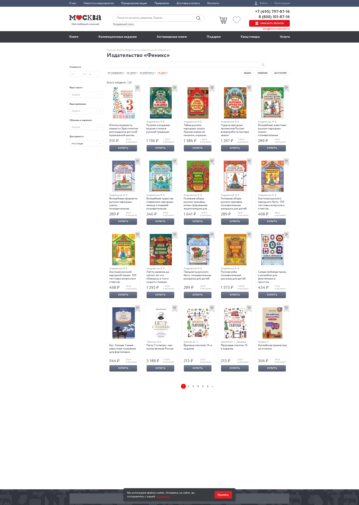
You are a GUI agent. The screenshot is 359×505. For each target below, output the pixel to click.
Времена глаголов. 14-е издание (198, 347)
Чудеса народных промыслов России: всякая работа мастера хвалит (235, 130)
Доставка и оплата (188, 3)
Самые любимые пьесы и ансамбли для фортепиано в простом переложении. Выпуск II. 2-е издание (272, 280)
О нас (72, 3)
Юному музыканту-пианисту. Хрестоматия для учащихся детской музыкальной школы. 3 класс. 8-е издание (123, 132)
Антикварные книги (172, 36)
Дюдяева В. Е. (244, 342)
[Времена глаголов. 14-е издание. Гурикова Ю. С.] (198, 323)
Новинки (263, 73)
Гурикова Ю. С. (191, 342)
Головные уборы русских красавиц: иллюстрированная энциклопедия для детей (195, 205)
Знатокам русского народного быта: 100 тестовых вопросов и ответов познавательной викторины (271, 207)
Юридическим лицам (134, 3)
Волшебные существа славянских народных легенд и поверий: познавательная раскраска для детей (159, 205)
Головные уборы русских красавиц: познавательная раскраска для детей (234, 204)
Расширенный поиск (123, 24)
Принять (223, 494)
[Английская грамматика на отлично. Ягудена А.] (272, 323)
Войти (264, 3)
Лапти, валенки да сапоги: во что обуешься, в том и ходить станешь (157, 277)
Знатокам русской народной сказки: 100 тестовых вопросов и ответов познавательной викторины (122, 280)
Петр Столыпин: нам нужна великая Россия (160, 347)
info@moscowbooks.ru (276, 28)
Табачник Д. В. (153, 342)
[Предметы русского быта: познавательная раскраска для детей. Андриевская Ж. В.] (198, 249)
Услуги (285, 36)
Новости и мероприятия (99, 3)
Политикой (162, 496)
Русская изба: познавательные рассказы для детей (233, 275)
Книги (73, 36)
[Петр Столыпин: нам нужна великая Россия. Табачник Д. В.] (160, 323)
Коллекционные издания (117, 36)
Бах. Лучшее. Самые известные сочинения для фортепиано (122, 348)
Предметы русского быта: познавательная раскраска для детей (197, 275)
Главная (111, 50)
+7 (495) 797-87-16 (272, 12)
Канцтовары (250, 36)
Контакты (213, 3)
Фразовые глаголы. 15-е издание (234, 347)
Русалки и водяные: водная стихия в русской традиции (158, 128)
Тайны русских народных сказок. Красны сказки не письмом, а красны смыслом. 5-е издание (197, 132)
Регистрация (282, 3)
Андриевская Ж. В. (155, 121)
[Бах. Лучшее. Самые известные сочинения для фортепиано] (123, 323)
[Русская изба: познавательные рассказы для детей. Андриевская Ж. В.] (235, 249)
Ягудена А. (263, 342)
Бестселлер (280, 73)
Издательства (133, 50)
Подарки (214, 36)
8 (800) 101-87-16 (274, 17)
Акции (247, 73)
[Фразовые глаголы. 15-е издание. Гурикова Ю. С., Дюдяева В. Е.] (235, 323)
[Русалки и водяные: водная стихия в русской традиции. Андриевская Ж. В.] (160, 103)
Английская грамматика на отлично (272, 347)
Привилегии (161, 3)
